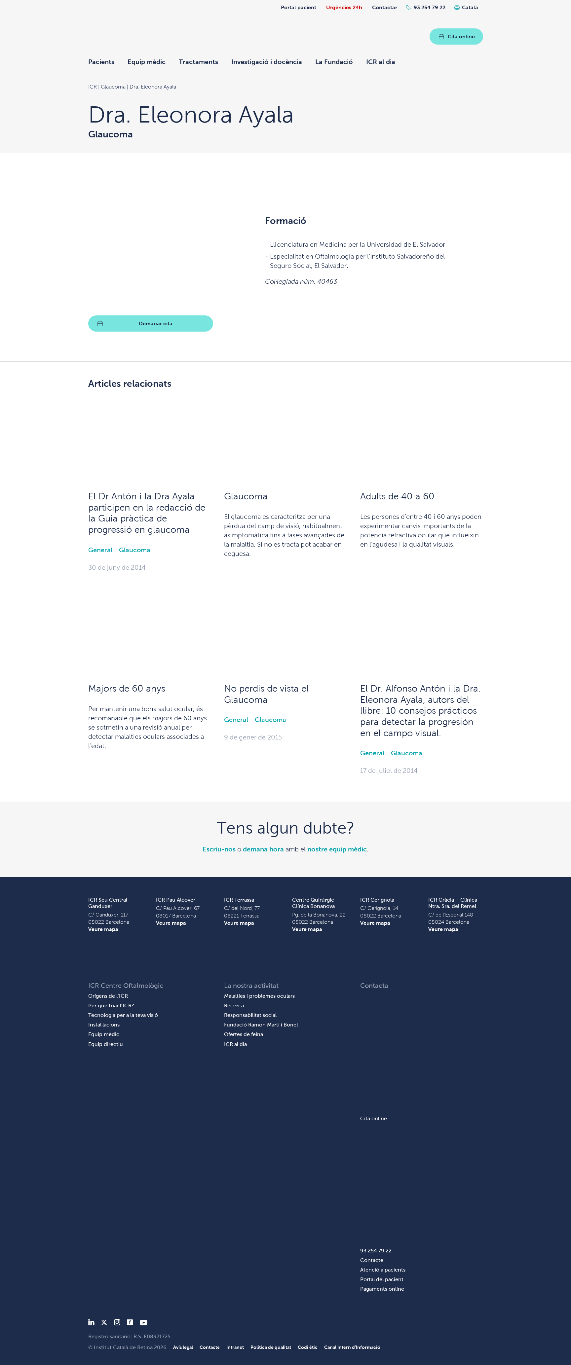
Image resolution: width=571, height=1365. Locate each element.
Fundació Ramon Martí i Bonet (261, 1024)
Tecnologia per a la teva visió (123, 1015)
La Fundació (334, 61)
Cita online (461, 36)
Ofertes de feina (243, 1034)
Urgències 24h (344, 7)
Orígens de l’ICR (108, 996)
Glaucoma (134, 550)
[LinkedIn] (91, 1323)
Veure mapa (103, 929)
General (100, 550)
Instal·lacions (104, 1024)
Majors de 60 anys (126, 688)
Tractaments (198, 61)
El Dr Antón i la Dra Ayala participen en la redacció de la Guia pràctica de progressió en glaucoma (146, 513)
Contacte (371, 1260)
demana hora (263, 849)
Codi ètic (308, 1347)
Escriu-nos (219, 849)
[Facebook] (130, 1323)
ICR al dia (380, 61)
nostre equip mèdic (337, 849)
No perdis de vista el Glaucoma (266, 694)
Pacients (101, 61)
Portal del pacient (381, 1279)
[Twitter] (104, 1323)
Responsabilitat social (250, 1015)
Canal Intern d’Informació (352, 1347)
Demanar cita (155, 323)
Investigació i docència (266, 61)
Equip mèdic (147, 61)
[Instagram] (117, 1323)
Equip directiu (105, 1044)
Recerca (234, 1005)
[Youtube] (143, 1323)
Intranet (235, 1347)
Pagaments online (382, 1289)
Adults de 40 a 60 (397, 496)
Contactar (384, 7)
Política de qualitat (270, 1347)
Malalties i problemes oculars (259, 996)
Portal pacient (298, 7)
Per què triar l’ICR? (111, 1005)
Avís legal (183, 1347)
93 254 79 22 (429, 7)
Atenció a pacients (382, 1270)
